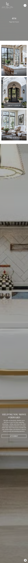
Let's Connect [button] (14, 436)
